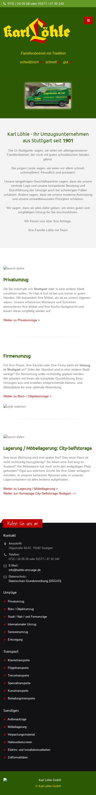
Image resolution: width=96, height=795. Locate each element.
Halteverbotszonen (20, 742)
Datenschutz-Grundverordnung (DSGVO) (35, 581)
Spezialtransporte (19, 683)
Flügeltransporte (18, 668)
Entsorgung (15, 639)
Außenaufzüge (17, 719)
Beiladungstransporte (21, 698)
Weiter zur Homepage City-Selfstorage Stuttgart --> (39, 493)
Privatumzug (16, 601)
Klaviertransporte (19, 660)
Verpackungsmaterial (21, 734)
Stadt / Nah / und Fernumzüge (27, 616)
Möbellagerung (17, 727)
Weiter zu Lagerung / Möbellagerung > (30, 488)
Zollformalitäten (18, 757)
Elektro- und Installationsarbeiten (29, 749)
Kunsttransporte (18, 690)
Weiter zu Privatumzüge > (21, 320)
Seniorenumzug (18, 632)
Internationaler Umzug (22, 624)
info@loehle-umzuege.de (25, 570)
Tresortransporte (18, 675)
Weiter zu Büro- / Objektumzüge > (27, 396)
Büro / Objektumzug (21, 609)
